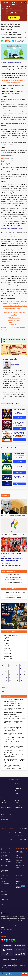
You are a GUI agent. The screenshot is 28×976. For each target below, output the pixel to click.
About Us (18, 878)
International (18, 786)
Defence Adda (18, 835)
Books (2, 904)
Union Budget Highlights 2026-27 (14, 582)
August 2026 (11, 635)
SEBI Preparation (5, 859)
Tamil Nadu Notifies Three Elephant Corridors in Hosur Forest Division (13, 747)
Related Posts (5, 495)
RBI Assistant (4, 868)
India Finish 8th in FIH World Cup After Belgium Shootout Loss (14, 709)
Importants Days (19, 807)
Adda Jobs (10, 832)
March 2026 (7, 648)
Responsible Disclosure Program (10, 963)
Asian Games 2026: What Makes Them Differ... (13, 534)
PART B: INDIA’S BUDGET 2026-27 (14, 579)
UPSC (17, 867)
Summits (17, 802)
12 (9, 674)
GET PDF (24, 974)
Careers (20, 886)
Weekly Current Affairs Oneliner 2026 (15, 592)
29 (21, 680)
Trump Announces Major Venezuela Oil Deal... (13, 515)
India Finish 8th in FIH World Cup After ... (12, 553)
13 (13, 674)
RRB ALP (3, 881)
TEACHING (19, 860)
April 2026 (6, 645)
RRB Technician (5, 878)
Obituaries (3, 812)
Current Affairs (18, 832)
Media (17, 883)
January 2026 (7, 653)
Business (17, 797)
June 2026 (6, 640)
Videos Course (4, 899)
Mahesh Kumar (6, 37)
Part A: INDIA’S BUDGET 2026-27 (14, 577)
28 (17, 680)
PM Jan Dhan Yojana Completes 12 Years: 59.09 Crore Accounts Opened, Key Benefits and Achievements (14, 767)
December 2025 (8, 656)
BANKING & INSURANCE (19, 852)
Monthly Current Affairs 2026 (12, 595)
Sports (2, 797)
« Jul (2, 692)
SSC (17, 855)
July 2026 (6, 638)
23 (24, 677)
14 (17, 674)
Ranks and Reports (6, 814)
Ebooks (3, 902)
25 (6, 680)
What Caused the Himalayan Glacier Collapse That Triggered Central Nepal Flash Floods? (14, 723)
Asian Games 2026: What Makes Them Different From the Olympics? (14, 704)
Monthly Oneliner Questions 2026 (14, 597)
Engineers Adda (9, 839)
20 (13, 677)
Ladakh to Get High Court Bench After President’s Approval (14, 738)
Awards (3, 800)
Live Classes (4, 897)
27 (13, 680)
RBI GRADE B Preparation (4, 871)
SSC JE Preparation (6, 861)
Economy (17, 805)
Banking (17, 793)
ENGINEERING (20, 865)
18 (6, 677)
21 (17, 677)
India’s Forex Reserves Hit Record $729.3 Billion (13, 742)
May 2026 (6, 643)
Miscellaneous (4, 819)
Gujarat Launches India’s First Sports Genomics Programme (13, 713)
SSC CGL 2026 (5, 883)
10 (2, 674)
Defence (17, 800)
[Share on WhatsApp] (2, 41)
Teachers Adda (23, 828)
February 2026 (8, 651)
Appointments (18, 790)
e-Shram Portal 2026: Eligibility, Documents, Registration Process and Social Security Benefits (14, 729)
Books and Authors (6, 807)
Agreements (4, 805)
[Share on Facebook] (10, 41)
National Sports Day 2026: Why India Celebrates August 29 (13, 755)
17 (2, 677)
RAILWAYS (19, 857)
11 (5, 674)
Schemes (3, 802)
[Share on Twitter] (13, 41)
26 (10, 680)
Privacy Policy (5, 967)
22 (21, 677)
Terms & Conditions (20, 965)
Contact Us (19, 881)
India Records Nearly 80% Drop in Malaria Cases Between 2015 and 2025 (14, 717)
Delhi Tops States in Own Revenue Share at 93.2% (13, 734)
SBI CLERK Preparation (4, 856)
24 (2, 680)
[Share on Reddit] (7, 41)
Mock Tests (4, 894)
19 (9, 677)
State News (18, 788)
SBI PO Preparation (6, 852)
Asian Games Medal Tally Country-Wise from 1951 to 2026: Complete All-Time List (14, 761)
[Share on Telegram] (5, 41)
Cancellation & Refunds (8, 965)
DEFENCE (18, 862)
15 (20, 674)
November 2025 (8, 658)
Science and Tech (5, 817)
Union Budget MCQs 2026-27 (13, 574)
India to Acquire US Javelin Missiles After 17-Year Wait (13, 751)
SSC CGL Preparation (4, 864)
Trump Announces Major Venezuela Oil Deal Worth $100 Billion (14, 700)
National (17, 783)
